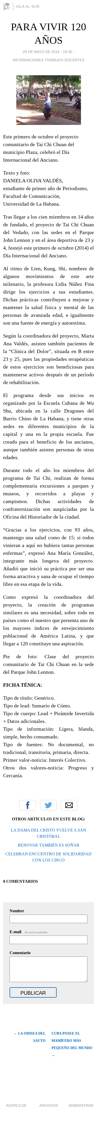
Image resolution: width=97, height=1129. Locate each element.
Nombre (17, 911)
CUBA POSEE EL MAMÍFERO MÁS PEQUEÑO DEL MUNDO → (71, 1044)
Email (69, 805)
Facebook (27, 805)
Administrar (81, 1105)
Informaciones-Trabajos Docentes (48, 60)
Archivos (48, 1105)
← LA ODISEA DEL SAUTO (29, 1037)
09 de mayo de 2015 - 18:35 (47, 52)
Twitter (48, 805)
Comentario (20, 953)
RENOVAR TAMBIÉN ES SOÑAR (48, 845)
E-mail (29, 932)
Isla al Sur (28, 6)
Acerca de (16, 1105)
